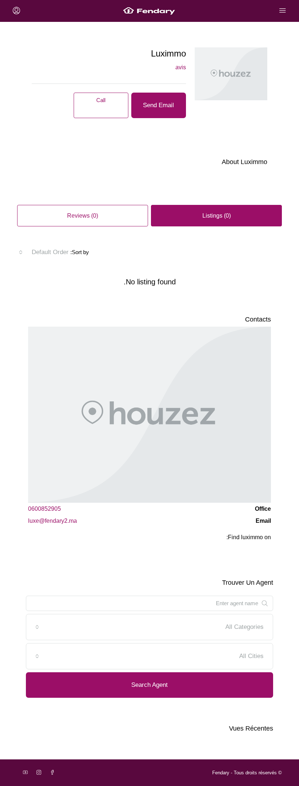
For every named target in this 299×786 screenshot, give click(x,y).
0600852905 (44, 509)
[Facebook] (51, 772)
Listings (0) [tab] (216, 216)
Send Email (158, 105)
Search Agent (149, 684)
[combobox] (44, 252)
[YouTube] (24, 772)
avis (180, 67)
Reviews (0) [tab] (82, 216)
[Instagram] (37, 772)
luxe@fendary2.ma (52, 521)
